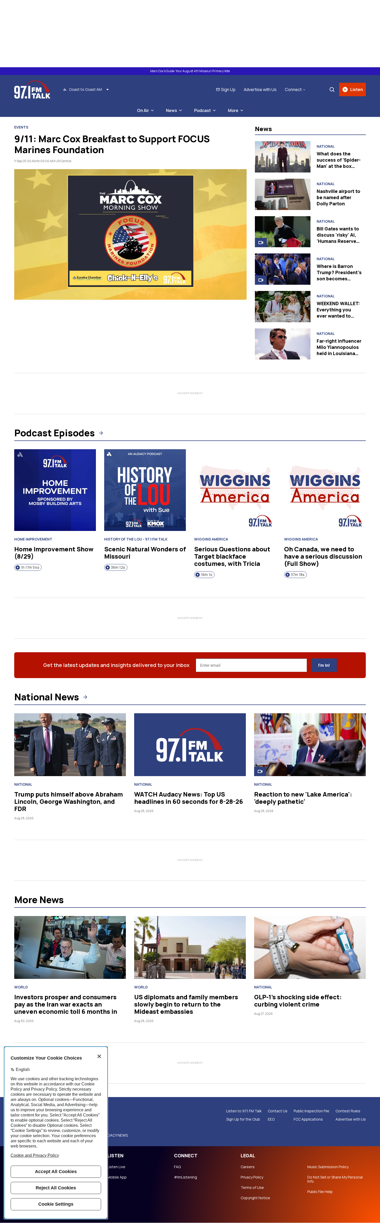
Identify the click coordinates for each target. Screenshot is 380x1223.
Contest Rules (348, 1111)
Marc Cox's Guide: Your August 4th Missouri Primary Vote (190, 71)
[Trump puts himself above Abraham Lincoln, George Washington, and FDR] (70, 744)
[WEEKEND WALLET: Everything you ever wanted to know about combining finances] (282, 306)
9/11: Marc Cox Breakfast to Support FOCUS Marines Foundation (112, 144)
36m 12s (118, 567)
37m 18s (298, 574)
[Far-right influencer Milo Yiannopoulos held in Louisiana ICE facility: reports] (282, 344)
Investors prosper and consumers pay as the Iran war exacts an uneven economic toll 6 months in (65, 1004)
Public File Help (320, 1192)
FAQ (177, 1167)
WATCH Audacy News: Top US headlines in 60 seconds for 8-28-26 (188, 798)
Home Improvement (33, 539)
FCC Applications (308, 1119)
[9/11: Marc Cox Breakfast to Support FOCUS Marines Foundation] (130, 234)
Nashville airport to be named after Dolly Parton (338, 197)
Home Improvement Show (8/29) (54, 552)
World (21, 987)
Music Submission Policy (327, 1167)
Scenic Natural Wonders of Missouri (145, 552)
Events (21, 127)
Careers (248, 1167)
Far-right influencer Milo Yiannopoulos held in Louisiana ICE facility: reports (339, 350)
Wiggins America (211, 539)
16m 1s (206, 574)
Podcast (202, 110)
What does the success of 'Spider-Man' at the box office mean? (339, 163)
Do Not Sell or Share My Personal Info (335, 1179)
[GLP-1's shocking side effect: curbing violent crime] (310, 947)
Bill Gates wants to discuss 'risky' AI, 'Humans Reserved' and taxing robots (339, 238)
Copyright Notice (255, 1198)
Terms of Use (252, 1188)
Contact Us (277, 1111)
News (171, 110)
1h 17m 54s (30, 567)
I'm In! (324, 665)
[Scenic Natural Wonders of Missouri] (145, 490)
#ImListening (185, 1177)
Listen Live (116, 1167)
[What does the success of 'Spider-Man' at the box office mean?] (282, 156)
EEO (271, 1119)
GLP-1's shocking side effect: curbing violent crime (298, 1000)
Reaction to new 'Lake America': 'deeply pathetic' (303, 798)
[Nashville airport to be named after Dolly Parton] (282, 194)
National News (46, 697)
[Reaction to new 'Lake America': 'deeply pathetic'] (310, 744)
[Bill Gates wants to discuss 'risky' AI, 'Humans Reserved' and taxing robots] (282, 231)
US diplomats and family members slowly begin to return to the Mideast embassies (186, 1004)
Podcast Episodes (54, 432)
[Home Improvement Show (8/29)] (55, 490)
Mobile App (117, 1177)
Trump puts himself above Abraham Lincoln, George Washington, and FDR (68, 801)
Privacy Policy (252, 1177)
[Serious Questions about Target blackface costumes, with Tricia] (235, 490)
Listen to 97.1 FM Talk (244, 1111)
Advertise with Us (260, 89)
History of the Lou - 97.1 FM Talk (136, 539)
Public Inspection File (311, 1111)
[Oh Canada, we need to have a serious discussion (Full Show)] (325, 490)
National (326, 146)
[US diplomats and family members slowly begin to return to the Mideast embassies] (190, 947)
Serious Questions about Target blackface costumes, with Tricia (232, 556)
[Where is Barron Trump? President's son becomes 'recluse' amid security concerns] (282, 269)
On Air (143, 110)
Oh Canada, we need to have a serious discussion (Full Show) (323, 556)
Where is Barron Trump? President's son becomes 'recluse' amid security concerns (339, 278)
